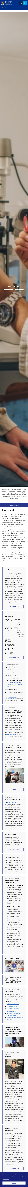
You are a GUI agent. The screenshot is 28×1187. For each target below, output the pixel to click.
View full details (13, 606)
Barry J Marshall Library (13, 1008)
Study (2, 11)
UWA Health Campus (13, 1004)
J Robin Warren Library (13, 1006)
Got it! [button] (14, 1183)
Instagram (16, 734)
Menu (21, 3)
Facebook (9, 734)
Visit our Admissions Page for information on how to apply (14, 684)
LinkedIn (7, 736)
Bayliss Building (11, 1011)
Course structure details (13, 849)
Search (25, 3)
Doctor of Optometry (16, 10)
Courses (7, 10)
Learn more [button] (6, 1179)
